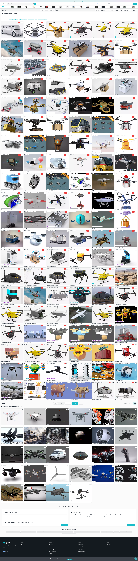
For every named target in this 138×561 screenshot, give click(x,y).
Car (37, 16)
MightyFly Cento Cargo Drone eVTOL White (52, 323)
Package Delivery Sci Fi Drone (74, 304)
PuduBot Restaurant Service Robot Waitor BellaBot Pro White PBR (79, 380)
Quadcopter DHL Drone (118, 152)
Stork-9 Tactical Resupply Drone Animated (7, 399)
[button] (33, 4)
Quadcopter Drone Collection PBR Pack (29, 399)
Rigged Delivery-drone (23, 19)
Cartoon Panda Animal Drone (119, 380)
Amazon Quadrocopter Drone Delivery (29, 266)
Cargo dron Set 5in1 (72, 190)
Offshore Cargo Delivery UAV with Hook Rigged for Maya (100, 323)
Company (21, 542)
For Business (51, 544)
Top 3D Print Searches (81, 551)
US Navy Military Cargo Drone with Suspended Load (31, 304)
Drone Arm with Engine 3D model (51, 380)
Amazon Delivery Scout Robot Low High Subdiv (7, 304)
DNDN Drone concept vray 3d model (52, 228)
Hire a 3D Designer (52, 547)
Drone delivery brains (118, 323)
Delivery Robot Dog (72, 285)
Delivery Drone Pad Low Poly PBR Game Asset (53, 76)
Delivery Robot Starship (50, 95)
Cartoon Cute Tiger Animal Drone (74, 399)
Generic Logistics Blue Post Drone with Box (121, 209)
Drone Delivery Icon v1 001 (73, 342)
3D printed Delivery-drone (42, 19)
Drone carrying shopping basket (74, 209)
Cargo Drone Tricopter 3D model (74, 152)
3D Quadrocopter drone (4, 501)
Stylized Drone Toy (95, 380)
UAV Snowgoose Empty (118, 399)
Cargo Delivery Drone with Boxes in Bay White (7, 95)
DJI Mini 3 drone (26, 501)
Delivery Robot (3, 228)
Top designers (109, 544)
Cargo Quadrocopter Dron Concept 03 (6, 152)
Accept (69, 559)
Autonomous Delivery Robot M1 (5, 361)
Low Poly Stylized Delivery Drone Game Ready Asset (8, 171)
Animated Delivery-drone (32, 19)
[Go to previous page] (61, 403)
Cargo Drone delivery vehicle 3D (119, 171)
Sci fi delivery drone (26, 133)
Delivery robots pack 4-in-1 (5, 114)
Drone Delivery (26, 247)
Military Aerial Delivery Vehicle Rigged (6, 285)
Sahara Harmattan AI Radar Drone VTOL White (76, 323)
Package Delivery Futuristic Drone (74, 361)
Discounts (50, 553)
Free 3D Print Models (52, 551)
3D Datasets (51, 546)
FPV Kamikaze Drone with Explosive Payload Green (99, 247)
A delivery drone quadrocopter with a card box (98, 95)
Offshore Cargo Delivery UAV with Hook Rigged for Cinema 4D (32, 361)
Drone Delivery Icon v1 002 (96, 342)
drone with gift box (117, 228)
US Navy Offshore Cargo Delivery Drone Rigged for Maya (122, 76)
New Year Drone (117, 190)
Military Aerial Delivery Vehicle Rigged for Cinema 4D (99, 304)
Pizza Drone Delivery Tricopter (74, 266)
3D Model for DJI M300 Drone (73, 501)
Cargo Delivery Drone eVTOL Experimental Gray (7, 76)
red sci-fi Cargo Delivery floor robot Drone (121, 342)
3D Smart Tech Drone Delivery (28, 380)
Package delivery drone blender (96, 190)
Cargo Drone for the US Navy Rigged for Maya (121, 304)
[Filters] (121, 10)
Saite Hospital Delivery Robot (5, 266)
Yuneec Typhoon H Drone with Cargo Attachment (122, 285)
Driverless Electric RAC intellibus (74, 133)
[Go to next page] (75, 403)
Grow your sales (80, 544)
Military (43, 16)
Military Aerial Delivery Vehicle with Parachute (30, 285)
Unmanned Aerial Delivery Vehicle (51, 266)
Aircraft (34, 16)
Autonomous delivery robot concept (52, 171)
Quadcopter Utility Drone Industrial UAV (6, 380)
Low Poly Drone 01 (95, 228)
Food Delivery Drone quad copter (119, 95)
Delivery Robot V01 (49, 247)
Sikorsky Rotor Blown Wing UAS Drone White (53, 304)
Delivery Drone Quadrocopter (28, 114)
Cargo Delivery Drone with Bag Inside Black (98, 76)
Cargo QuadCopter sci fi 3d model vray (97, 152)
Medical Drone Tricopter (118, 361)
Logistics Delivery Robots (27, 342)
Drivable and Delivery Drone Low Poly (29, 171)
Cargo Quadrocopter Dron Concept (51, 209)
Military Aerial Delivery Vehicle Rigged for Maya (53, 285)
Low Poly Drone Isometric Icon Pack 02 (29, 152)
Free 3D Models (51, 549)
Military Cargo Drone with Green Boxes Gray (30, 323)
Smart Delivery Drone (4, 133)
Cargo (40, 16)
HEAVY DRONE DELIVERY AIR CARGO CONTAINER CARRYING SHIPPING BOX (102, 361)
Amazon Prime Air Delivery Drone (51, 114)
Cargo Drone (48, 133)
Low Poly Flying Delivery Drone (51, 152)
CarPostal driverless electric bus (96, 171)
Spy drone (71, 228)
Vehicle (27, 16)
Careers (21, 546)
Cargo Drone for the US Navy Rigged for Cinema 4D (54, 361)
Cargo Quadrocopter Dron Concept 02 (6, 209)
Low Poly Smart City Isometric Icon (51, 190)
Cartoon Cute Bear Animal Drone (51, 399)
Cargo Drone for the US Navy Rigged (6, 342)
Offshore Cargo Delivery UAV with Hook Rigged (7, 323)
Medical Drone (117, 133)
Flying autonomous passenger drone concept (76, 114)
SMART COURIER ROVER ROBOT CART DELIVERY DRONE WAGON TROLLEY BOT (34, 95)
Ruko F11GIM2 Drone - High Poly (51, 501)
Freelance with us (80, 547)
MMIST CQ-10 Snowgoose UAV (96, 399)
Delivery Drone (19, 16)
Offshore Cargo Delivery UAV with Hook (97, 285)
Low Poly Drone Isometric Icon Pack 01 (97, 133)
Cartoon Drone (26, 209)
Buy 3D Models (51, 542)
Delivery (30, 16)
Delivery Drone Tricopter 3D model (74, 95)
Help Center (22, 547)
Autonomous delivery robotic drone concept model (8, 190)
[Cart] (128, 4)
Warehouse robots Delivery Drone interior (29, 76)
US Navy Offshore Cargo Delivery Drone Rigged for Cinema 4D (78, 76)
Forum (108, 547)
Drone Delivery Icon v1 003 (50, 342)
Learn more (117, 558)
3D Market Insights (81, 546)
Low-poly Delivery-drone (13, 19)
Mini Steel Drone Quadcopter (28, 190)
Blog (21, 544)
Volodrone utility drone (95, 266)
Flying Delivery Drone (72, 171)
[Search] (35, 4)
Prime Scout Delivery (118, 266)
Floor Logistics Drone (118, 114)
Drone (24, 16)
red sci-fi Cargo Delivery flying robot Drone (121, 247)
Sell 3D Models (80, 542)
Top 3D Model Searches (81, 549)
